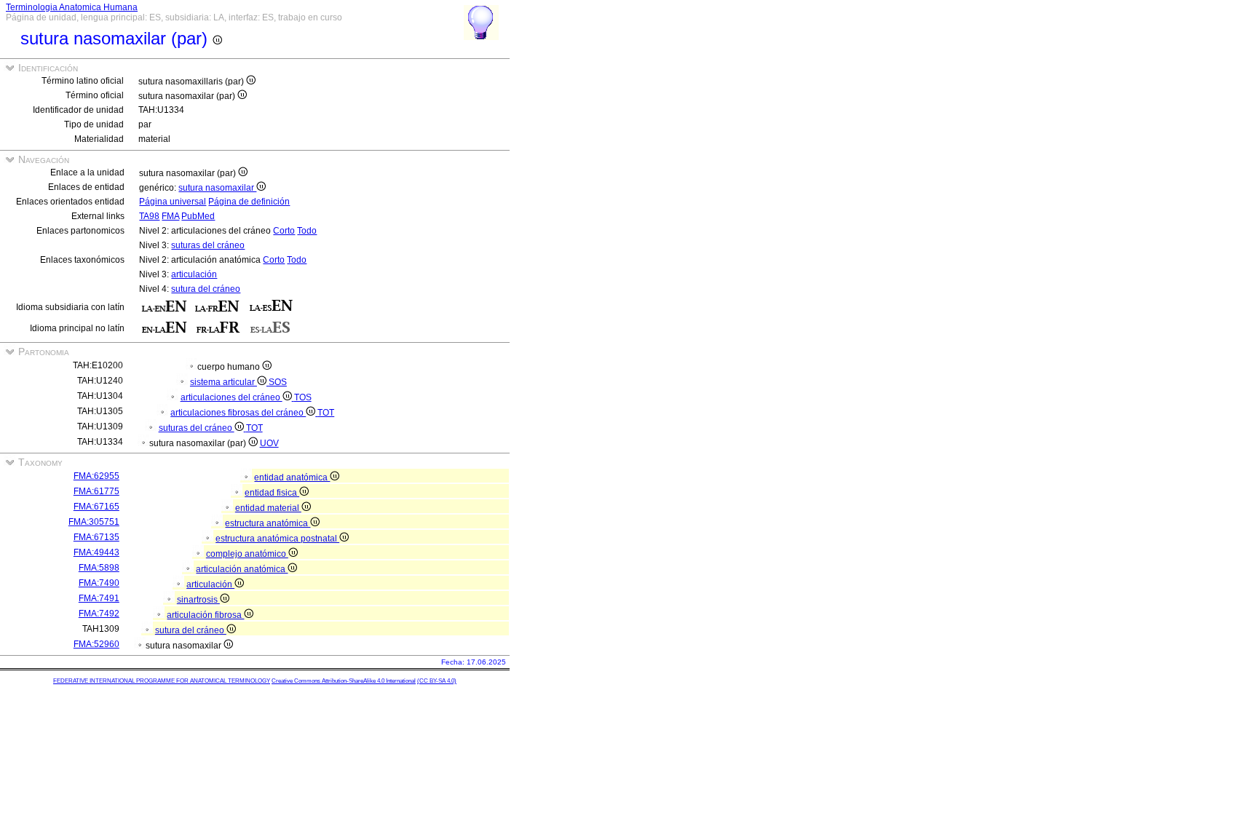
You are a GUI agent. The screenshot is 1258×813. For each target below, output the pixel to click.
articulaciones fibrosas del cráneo (238, 413)
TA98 (149, 216)
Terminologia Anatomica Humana (72, 7)
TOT (325, 413)
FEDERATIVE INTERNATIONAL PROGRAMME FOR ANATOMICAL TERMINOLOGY (161, 681)
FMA (170, 216)
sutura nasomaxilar (217, 188)
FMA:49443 (96, 552)
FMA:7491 (99, 598)
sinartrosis (198, 600)
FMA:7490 (99, 583)
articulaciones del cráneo (231, 397)
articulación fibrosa (205, 615)
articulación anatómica (242, 569)
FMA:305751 (93, 522)
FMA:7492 (99, 613)
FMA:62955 (96, 476)
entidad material (268, 508)
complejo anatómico (247, 554)
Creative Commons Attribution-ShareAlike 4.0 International (344, 681)
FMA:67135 (96, 537)
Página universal (172, 202)
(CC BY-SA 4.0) (436, 681)
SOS (278, 382)
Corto (284, 231)
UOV (269, 443)
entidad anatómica (292, 477)
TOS (303, 397)
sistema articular (223, 382)
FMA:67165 (96, 506)
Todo (307, 231)
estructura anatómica (267, 523)
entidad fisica (272, 493)
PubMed (198, 216)
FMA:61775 (96, 491)
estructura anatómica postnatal (277, 539)
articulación (194, 274)
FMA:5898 (99, 568)
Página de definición (249, 202)
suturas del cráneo (208, 245)
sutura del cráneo (205, 289)
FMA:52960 (96, 644)
